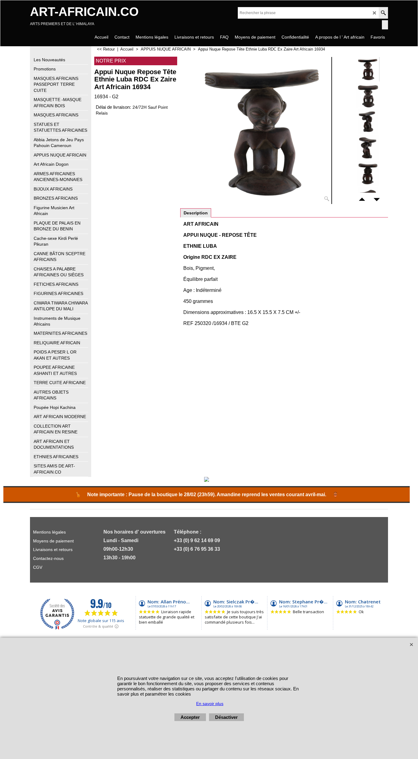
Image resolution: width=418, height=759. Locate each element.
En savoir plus (209, 703)
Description (196, 212)
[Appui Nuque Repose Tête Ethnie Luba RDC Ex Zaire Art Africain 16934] (263, 130)
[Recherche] (383, 12)
